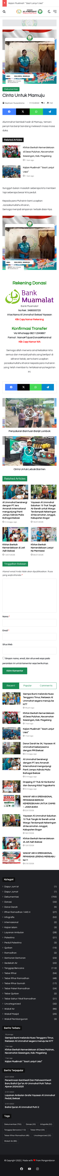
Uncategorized (12, 1004)
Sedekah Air (10, 963)
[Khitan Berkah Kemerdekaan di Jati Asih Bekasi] (15, 534)
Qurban (8, 948)
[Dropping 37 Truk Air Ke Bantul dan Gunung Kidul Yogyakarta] (11, 786)
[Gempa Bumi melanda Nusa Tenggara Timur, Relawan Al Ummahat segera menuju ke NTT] (11, 698)
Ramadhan (10, 953)
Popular (27, 685)
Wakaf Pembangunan (16, 1019)
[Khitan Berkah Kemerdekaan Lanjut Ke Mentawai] (44, 534)
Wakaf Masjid (11, 1014)
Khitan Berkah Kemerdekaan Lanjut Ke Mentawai (42, 547)
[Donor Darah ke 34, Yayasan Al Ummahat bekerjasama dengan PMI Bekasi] (11, 748)
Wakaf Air (9, 1009)
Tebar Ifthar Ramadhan (16, 978)
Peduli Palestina (12, 943)
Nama (6, 616)
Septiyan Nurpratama (14, 103)
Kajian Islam (10, 927)
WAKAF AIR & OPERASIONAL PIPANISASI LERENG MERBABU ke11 (39, 856)
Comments (46, 685)
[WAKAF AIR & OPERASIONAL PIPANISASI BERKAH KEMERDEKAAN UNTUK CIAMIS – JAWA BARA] (11, 801)
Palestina (9, 937)
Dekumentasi (11, 89)
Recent (11, 685)
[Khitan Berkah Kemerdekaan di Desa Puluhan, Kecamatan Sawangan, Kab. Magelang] (11, 151)
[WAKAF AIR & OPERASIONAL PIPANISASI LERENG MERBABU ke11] (11, 858)
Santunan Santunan (15, 958)
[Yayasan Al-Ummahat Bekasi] (29, 11)
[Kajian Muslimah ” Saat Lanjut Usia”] (11, 171)
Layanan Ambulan (14, 932)
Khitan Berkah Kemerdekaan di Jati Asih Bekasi (13, 547)
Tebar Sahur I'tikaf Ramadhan (20, 999)
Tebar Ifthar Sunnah (14, 983)
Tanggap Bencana (14, 968)
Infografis (9, 917)
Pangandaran (48, 1160)
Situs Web (7, 644)
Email (5, 630)
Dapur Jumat (11, 892)
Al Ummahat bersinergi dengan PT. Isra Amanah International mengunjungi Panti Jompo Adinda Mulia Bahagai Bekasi (37, 766)
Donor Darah (11, 907)
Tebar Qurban (11, 993)
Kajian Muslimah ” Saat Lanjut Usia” (25, 3)
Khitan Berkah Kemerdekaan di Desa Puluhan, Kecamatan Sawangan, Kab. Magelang (38, 151)
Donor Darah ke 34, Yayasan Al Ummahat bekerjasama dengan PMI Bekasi (39, 747)
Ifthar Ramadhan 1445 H (17, 912)
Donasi (8, 902)
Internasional (11, 922)
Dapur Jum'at (11, 887)
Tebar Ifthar (10, 973)
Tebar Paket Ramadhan (17, 988)
